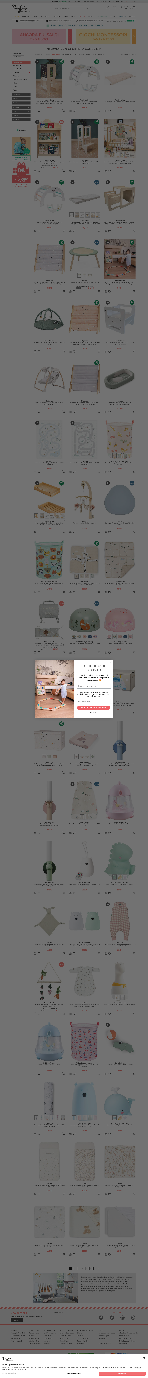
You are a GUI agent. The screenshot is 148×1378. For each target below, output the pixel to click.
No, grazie (94, 713)
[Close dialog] (110, 662)
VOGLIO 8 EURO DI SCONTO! (93, 708)
